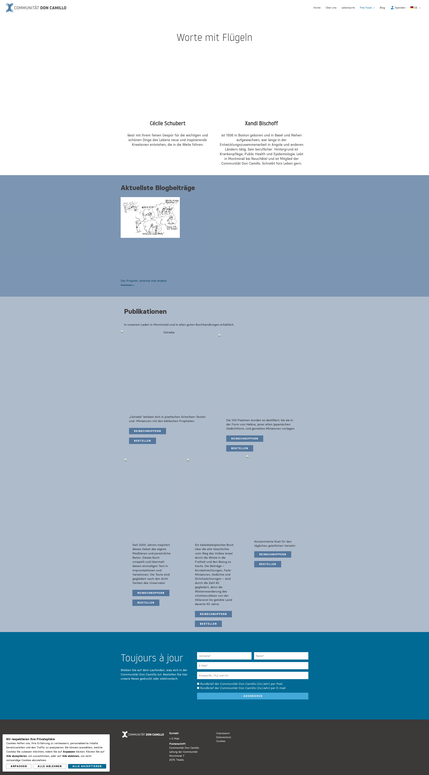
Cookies (220, 741)
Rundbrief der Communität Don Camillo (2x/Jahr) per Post (241, 684)
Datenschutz (223, 737)
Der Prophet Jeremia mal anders (144, 281)
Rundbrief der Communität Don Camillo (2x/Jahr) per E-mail (243, 688)
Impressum (223, 733)
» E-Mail (174, 738)
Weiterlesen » (127, 285)
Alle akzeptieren (87, 766)
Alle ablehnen (50, 766)
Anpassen (19, 766)
